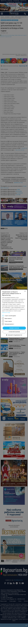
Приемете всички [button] (14, 328)
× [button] (24, 291)
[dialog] (14, 313)
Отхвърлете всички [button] (14, 331)
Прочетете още (6, 312)
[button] (14, 335)
